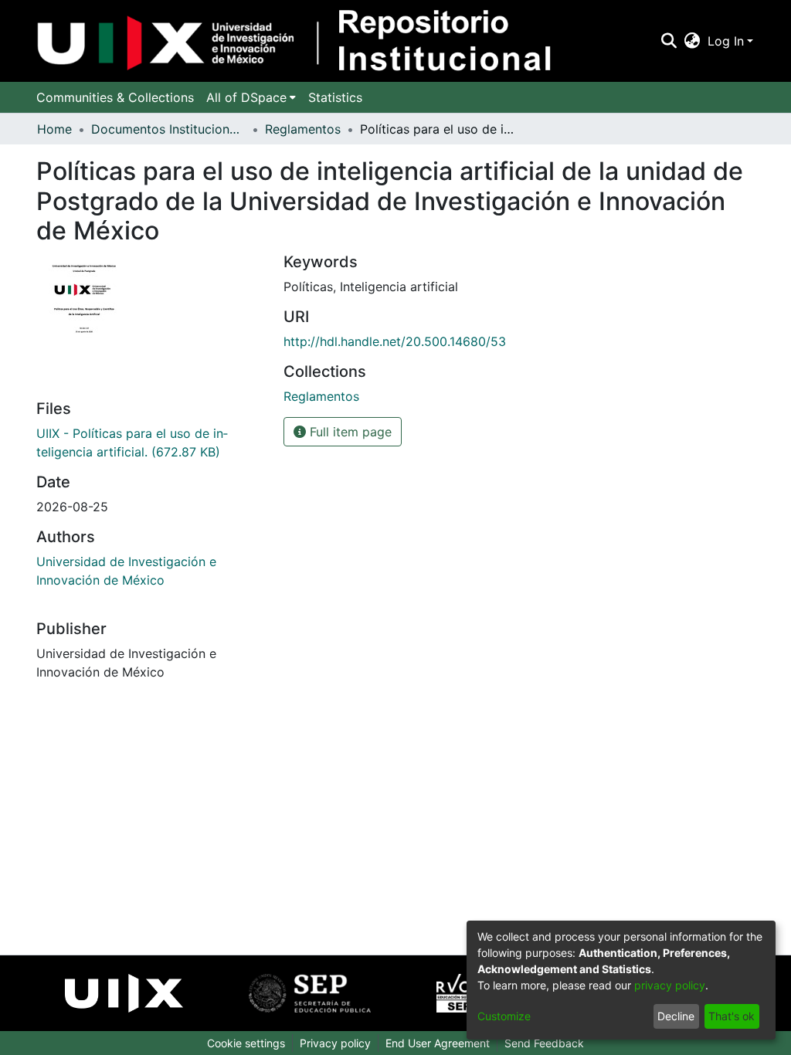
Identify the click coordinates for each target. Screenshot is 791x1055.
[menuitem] (692, 41)
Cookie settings (246, 1043)
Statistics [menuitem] (335, 97)
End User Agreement (437, 1043)
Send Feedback (544, 1043)
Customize (504, 1016)
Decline (675, 1016)
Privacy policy (335, 1043)
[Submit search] (668, 41)
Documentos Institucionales (168, 129)
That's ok (731, 1016)
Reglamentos (303, 129)
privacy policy (669, 985)
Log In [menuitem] (726, 41)
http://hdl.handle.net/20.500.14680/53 (394, 341)
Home (54, 129)
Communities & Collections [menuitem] (115, 97)
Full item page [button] (349, 431)
